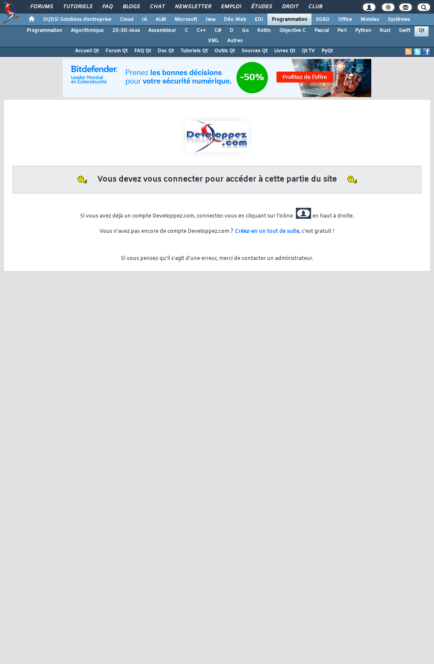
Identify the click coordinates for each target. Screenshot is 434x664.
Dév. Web (235, 19)
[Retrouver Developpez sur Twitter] (417, 51)
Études (261, 6)
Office (345, 19)
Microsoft (186, 19)
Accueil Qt (87, 51)
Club (315, 6)
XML (213, 41)
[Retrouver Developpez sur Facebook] (426, 51)
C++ (201, 30)
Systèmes (399, 19)
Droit (290, 6)
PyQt (327, 51)
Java (210, 19)
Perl (342, 30)
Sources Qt (254, 51)
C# (217, 30)
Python (363, 30)
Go (245, 30)
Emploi (231, 6)
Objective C (292, 30)
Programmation (289, 19)
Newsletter (192, 6)
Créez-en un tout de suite (267, 231)
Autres (235, 41)
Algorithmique (87, 30)
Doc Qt (166, 51)
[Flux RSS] (408, 51)
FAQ (107, 6)
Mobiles (370, 19)
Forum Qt (117, 51)
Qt (421, 30)
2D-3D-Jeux (126, 30)
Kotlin (264, 30)
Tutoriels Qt (194, 51)
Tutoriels (77, 6)
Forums (41, 6)
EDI (259, 19)
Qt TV (308, 51)
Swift (404, 30)
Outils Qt (224, 51)
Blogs (131, 6)
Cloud (127, 19)
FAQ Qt (142, 51)
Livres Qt (284, 51)
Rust (385, 30)
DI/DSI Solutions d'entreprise (77, 19)
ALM (161, 19)
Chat (157, 6)
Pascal (321, 30)
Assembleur (162, 30)
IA (144, 19)
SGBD (323, 19)
